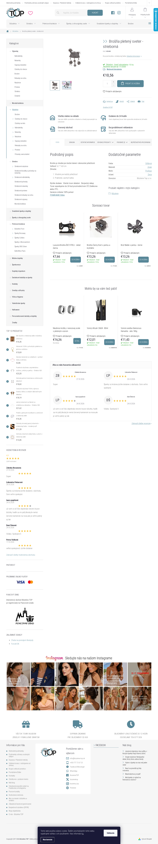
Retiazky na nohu (20, 78)
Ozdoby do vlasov (21, 69)
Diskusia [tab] (72, 142)
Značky (14, 323)
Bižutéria (15, 110)
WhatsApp (73, 771)
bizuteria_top (74, 784)
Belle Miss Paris (20, 251)
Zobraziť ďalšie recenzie (141, 423)
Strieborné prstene (21, 191)
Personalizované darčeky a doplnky (24, 316)
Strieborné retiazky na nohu (24, 195)
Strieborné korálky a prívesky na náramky (25, 172)
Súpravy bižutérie (20, 65)
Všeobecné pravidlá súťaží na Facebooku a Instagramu (19, 787)
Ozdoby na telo (20, 123)
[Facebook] (112, 13)
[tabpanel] (67, 239)
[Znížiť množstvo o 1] (113, 85)
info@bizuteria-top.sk (77, 758)
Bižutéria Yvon (19, 229)
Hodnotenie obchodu (16, 795)
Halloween (16, 310)
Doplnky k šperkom (18, 271)
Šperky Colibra (19, 238)
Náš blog (12, 783)
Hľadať (95, 13)
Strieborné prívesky (21, 182)
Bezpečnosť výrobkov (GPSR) (19, 807)
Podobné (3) (121, 142)
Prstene (17, 87)
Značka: (108, 107)
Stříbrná (148, 163)
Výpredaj (15, 51)
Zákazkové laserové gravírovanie (20, 804)
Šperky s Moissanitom (22, 242)
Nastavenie (47, 839)
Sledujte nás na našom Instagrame (88, 658)
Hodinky (15, 284)
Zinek (150, 167)
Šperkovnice (16, 265)
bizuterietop (74, 779)
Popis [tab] (57, 142)
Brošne (17, 74)
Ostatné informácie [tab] (88, 142)
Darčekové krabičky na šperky (22, 278)
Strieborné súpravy (21, 199)
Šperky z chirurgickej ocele (21, 218)
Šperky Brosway (20, 233)
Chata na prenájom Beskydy (22, 640)
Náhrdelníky (18, 56)
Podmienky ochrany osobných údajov (37, 3)
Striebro (17, 91)
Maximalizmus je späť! (132, 774)
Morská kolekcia (17, 103)
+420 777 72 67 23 (76, 763)
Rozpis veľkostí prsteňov (113, 3)
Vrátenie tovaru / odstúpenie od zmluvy (88, 3)
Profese (148, 171)
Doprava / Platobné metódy (62, 3)
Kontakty (12, 776)
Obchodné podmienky (13, 3)
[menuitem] (15, 23)
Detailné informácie (133, 56)
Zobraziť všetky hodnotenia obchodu (20, 555)
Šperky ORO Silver (21, 246)
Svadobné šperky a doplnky (21, 211)
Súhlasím (110, 833)
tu (83, 833)
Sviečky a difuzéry (18, 290)
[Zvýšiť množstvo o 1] (113, 82)
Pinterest (73, 788)
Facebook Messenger (77, 767)
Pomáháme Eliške (131, 3)
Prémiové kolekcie (18, 224)
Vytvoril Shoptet (147, 839)
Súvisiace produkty (104, 142)
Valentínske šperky (18, 303)
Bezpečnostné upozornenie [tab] (140, 142)
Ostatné (17, 96)
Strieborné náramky (21, 186)
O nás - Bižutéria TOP (16, 814)
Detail (77, 341)
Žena (150, 174)
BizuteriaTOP (74, 775)
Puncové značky (14, 792)
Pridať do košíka (132, 83)
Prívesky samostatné (22, 154)
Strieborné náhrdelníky (22, 177)
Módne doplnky (17, 258)
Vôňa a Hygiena (17, 297)
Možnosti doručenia (114, 69)
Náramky (18, 60)
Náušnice (18, 83)
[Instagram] (119, 13)
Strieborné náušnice (21, 166)
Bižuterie (115, 193)
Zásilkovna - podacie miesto (18, 779)
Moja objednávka (14, 811)
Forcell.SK (15, 644)
